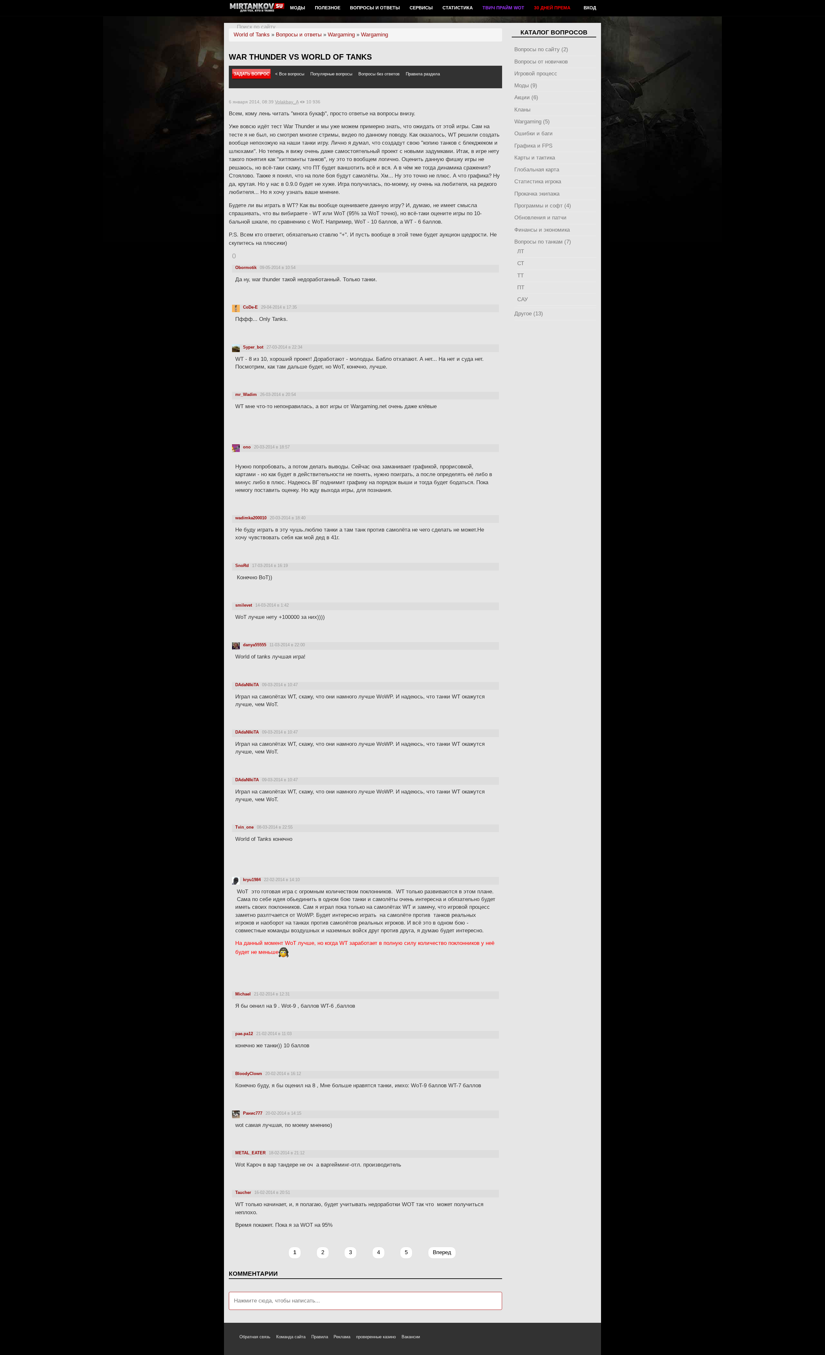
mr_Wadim (246, 394)
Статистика (457, 7)
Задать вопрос (251, 74)
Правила (319, 1336)
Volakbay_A (286, 102)
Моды (297, 7)
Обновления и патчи (540, 218)
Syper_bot (253, 347)
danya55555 (254, 644)
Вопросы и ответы (375, 7)
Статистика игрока (537, 181)
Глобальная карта (536, 170)
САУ (522, 299)
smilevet (243, 605)
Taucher (243, 1192)
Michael (243, 994)
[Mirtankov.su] (257, 8)
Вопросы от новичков (541, 62)
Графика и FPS (533, 146)
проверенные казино (376, 1336)
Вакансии (411, 1336)
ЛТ (520, 251)
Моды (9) (525, 85)
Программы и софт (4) (542, 206)
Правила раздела (423, 74)
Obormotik (246, 267)
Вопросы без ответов (379, 74)
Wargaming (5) (532, 122)
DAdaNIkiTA (247, 684)
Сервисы (421, 7)
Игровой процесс (535, 74)
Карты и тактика (534, 158)
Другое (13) (528, 314)
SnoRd (242, 565)
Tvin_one (244, 827)
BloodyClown (248, 1073)
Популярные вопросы (331, 74)
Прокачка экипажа (536, 194)
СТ (520, 263)
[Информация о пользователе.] (236, 308)
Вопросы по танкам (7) (542, 242)
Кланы (522, 110)
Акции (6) (526, 97)
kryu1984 (252, 879)
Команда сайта (291, 1336)
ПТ (520, 287)
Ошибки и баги (533, 133)
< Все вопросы (289, 74)
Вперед (442, 1252)
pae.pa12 (244, 1033)
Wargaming (341, 35)
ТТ (520, 276)
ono (247, 447)
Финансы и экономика (542, 230)
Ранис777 (252, 1113)
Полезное (327, 7)
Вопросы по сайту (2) (541, 49)
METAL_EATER (250, 1152)
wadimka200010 (251, 517)
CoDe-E (250, 307)
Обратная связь (254, 1336)
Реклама (342, 1336)
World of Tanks (252, 35)
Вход (590, 7)
